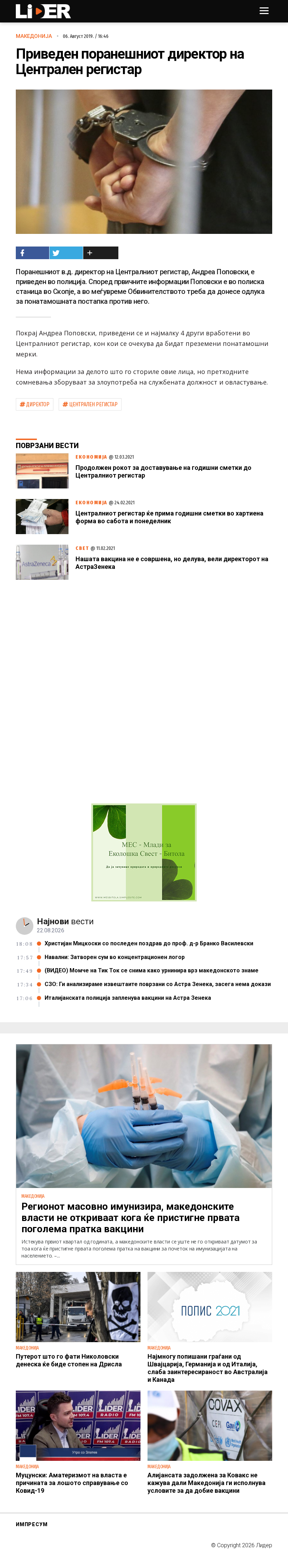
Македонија (34, 36)
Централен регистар (93, 404)
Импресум (31, 1524)
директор (38, 404)
